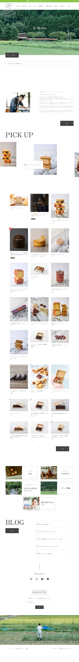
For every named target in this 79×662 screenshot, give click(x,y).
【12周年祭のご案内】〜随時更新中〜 (14, 63)
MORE (67, 123)
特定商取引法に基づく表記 (19, 648)
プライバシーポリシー (10, 648)
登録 (39, 607)
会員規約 (27, 648)
